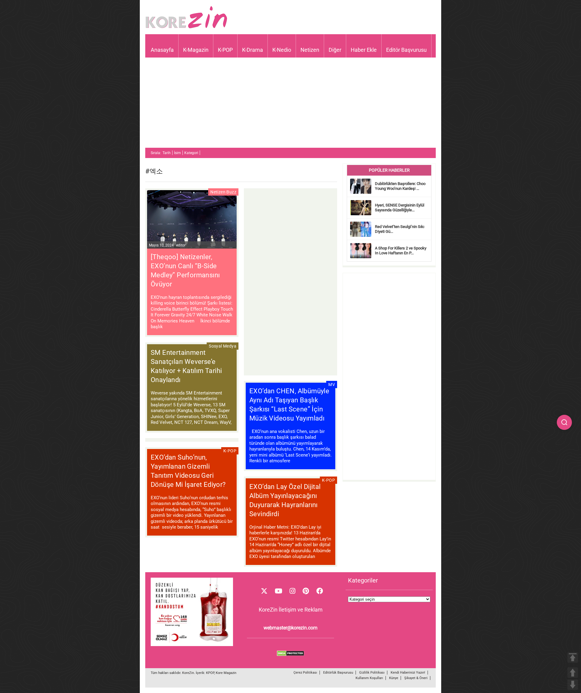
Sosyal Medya (222, 346)
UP (572, 672)
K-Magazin (195, 50)
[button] (564, 422)
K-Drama (252, 50)
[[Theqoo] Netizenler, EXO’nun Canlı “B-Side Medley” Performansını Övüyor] (192, 220)
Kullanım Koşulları (369, 678)
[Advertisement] (290, 105)
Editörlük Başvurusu (338, 673)
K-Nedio (281, 50)
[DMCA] (290, 654)
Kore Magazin (226, 673)
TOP (572, 657)
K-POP (225, 50)
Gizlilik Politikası (372, 673)
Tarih (166, 153)
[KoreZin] (186, 27)
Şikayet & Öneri (416, 678)
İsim (177, 153)
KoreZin (188, 673)
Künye (393, 678)
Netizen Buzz (223, 192)
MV (331, 384)
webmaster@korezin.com (290, 628)
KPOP (210, 673)
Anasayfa (162, 50)
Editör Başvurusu (406, 50)
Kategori (191, 153)
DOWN (572, 684)
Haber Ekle (364, 50)
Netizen (309, 50)
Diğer (335, 50)
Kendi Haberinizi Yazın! (408, 673)
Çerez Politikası (305, 673)
